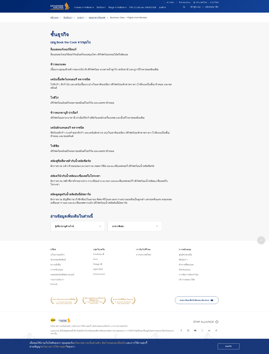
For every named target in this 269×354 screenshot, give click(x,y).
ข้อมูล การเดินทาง (118, 7)
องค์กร (162, 7)
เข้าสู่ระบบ (195, 7)
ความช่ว (170, 2)
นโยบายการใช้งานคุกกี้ (54, 346)
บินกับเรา (101, 7)
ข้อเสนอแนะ (185, 2)
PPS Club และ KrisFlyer (142, 7)
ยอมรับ (228, 346)
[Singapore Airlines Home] (60, 8)
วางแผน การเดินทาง (84, 7)
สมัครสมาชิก (212, 7)
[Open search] (186, 9)
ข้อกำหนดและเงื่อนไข (114, 342)
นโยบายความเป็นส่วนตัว (87, 342)
